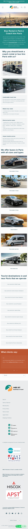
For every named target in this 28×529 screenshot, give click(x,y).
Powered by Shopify (15, 526)
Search (4, 399)
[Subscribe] (23, 375)
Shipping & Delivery (7, 417)
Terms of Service (6, 402)
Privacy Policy (6, 408)
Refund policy (6, 405)
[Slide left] (11, 370)
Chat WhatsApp (22, 526)
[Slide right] (16, 370)
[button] (2, 7)
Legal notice (5, 414)
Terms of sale (6, 411)
